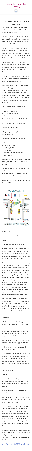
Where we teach (7, 444)
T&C (7, 443)
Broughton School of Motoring (16, 5)
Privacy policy (21, 443)
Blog (16, 445)
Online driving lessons (22, 444)
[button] (16, 11)
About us (12, 443)
